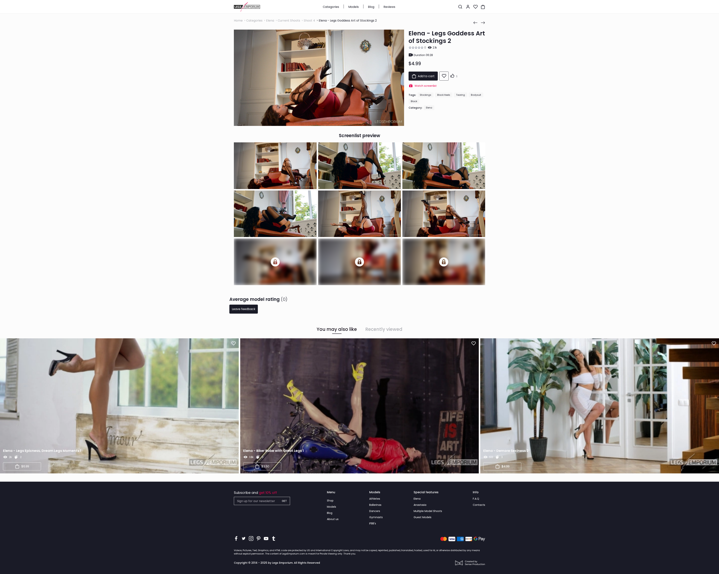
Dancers (374, 511)
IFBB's (372, 523)
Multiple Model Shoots (428, 511)
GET (284, 501)
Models (353, 7)
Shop (330, 500)
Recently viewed (383, 329)
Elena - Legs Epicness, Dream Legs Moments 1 (42, 450)
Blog (371, 7)
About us (333, 519)
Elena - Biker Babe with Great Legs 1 (273, 450)
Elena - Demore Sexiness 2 (506, 450)
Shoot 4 (309, 20)
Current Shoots (289, 20)
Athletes (374, 499)
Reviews (389, 7)
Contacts (479, 505)
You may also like (337, 329)
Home (238, 20)
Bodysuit (476, 94)
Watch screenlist (426, 86)
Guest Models (422, 517)
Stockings (425, 94)
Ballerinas (375, 505)
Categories (331, 7)
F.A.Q (476, 499)
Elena (270, 20)
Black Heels (443, 94)
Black (414, 101)
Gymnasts (376, 517)
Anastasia (420, 505)
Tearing (460, 94)
